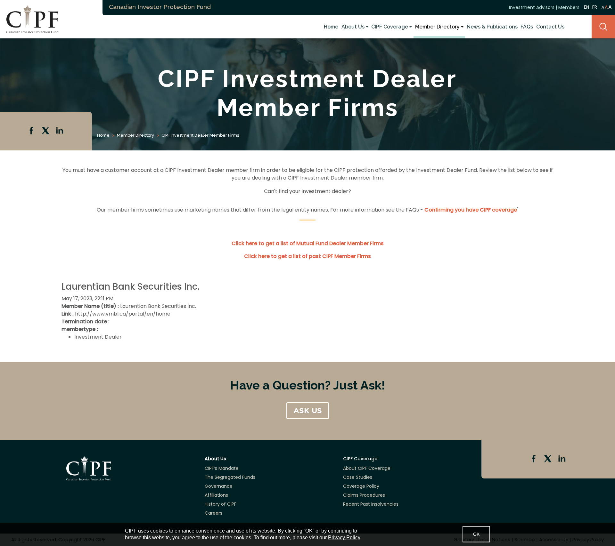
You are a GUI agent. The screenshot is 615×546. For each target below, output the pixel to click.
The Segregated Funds (230, 477)
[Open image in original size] (29, 18)
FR (594, 7)
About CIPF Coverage (366, 468)
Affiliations (216, 495)
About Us (353, 27)
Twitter (46, 131)
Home (331, 27)
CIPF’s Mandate (222, 468)
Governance (219, 486)
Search (603, 26)
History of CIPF (220, 504)
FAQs (527, 27)
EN (586, 7)
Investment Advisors (531, 7)
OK (476, 534)
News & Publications (492, 27)
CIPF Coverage (389, 27)
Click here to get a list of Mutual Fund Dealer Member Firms (308, 243)
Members (568, 7)
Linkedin (60, 131)
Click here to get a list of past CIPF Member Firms (307, 256)
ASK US (307, 410)
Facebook (32, 131)
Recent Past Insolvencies (370, 504)
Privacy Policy (344, 537)
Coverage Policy (361, 486)
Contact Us (550, 27)
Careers (213, 513)
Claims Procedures (364, 495)
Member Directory (437, 27)
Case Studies (357, 477)
